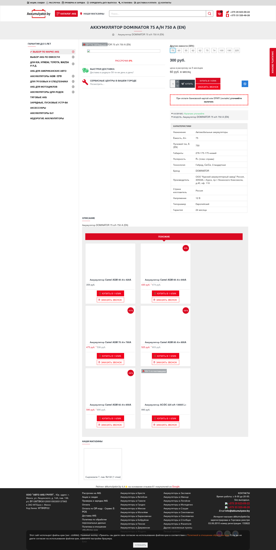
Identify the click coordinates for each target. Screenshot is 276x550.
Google (176, 486)
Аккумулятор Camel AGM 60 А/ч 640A (165, 279)
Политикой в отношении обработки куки (208, 535)
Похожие (164, 236)
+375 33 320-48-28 (239, 507)
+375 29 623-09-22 (239, 503)
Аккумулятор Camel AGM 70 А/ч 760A (110, 342)
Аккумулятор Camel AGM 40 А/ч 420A (110, 279)
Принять (141, 545)
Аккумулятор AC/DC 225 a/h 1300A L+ (165, 404)
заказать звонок (272, 62)
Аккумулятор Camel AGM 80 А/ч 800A (165, 342)
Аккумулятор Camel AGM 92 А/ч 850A (110, 404)
